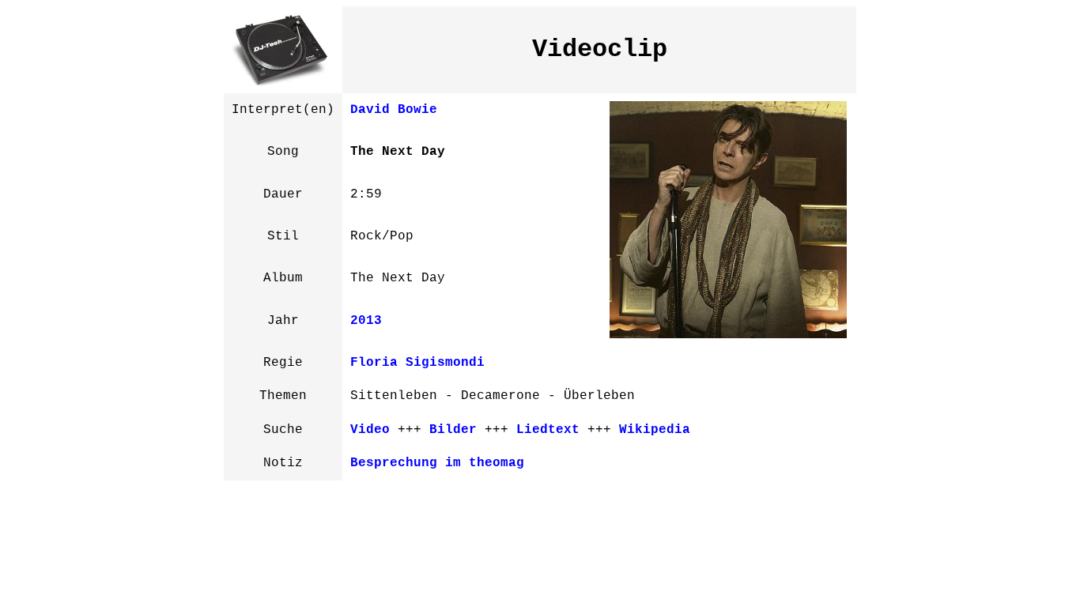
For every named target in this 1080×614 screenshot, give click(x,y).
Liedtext (548, 430)
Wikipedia (654, 430)
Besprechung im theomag (437, 463)
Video (370, 430)
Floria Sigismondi (417, 363)
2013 (366, 321)
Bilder (453, 430)
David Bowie (393, 110)
